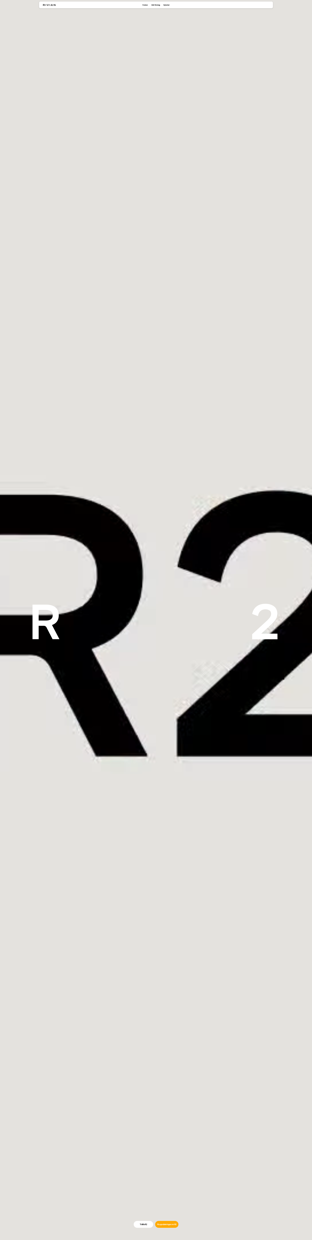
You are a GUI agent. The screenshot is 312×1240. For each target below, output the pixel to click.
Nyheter (166, 5)
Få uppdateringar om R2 (166, 1224)
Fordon (145, 5)
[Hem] (49, 5)
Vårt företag (155, 5)
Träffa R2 (143, 1224)
